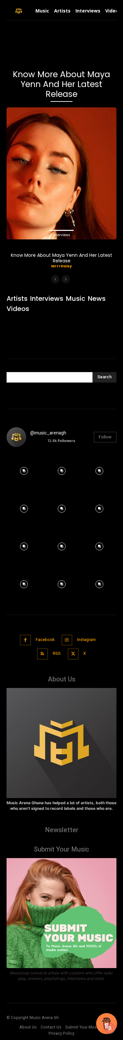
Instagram (86, 640)
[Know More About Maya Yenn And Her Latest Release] (61, 173)
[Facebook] (25, 640)
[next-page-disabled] (66, 279)
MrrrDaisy (61, 266)
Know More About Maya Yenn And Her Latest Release (61, 258)
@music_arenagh (48, 433)
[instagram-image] (24, 469)
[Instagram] (67, 640)
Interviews (61, 234)
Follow (105, 437)
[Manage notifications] (109, 1028)
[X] (73, 654)
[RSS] (42, 654)
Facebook (45, 640)
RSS (57, 653)
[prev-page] (55, 279)
